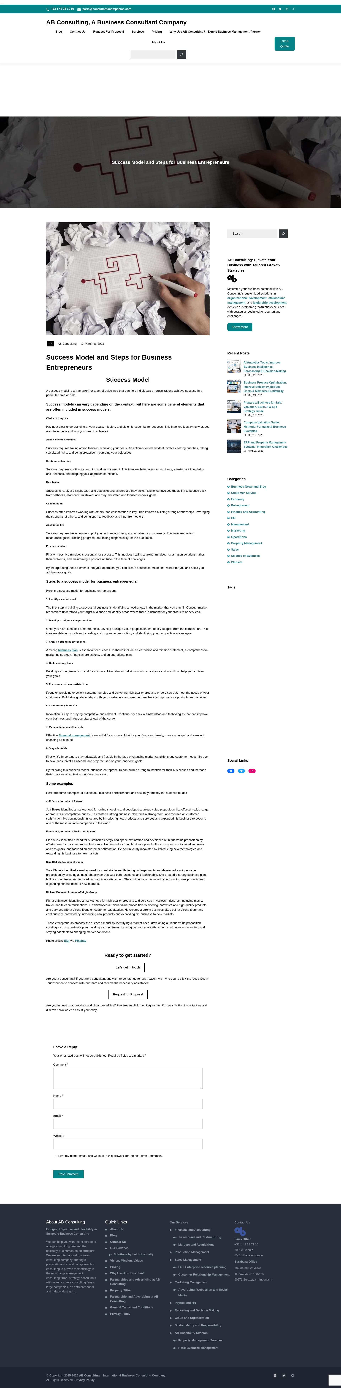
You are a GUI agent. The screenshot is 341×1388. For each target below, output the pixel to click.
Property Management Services (200, 1340)
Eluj (66, 940)
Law (232, 696)
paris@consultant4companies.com (106, 9)
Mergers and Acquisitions (196, 1244)
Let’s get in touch (128, 967)
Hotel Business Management (198, 1348)
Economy (237, 499)
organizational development (247, 298)
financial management (74, 735)
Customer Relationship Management (204, 1274)
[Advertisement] (170, 90)
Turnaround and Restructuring (199, 1237)
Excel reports (251, 672)
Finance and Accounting (248, 511)
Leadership (249, 696)
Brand (251, 610)
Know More (240, 327)
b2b (277, 602)
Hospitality (236, 688)
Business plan (238, 626)
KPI (283, 688)
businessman (265, 618)
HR (233, 518)
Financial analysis (241, 680)
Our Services (119, 1248)
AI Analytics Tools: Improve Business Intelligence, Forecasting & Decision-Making (265, 367)
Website (58, 1135)
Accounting (237, 594)
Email (58, 1115)
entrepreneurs (268, 665)
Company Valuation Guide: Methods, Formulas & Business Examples (265, 426)
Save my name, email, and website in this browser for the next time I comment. (110, 1155)
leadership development (270, 302)
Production (192, 1252)
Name (58, 1095)
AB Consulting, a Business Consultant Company (116, 22)
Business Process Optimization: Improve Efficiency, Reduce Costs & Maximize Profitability (265, 387)
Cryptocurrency (269, 657)
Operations (239, 537)
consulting (236, 649)
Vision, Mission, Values (126, 1260)
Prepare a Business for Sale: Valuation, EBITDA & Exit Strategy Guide (263, 407)
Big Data (235, 610)
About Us (116, 1229)
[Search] (181, 54)
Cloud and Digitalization (192, 1318)
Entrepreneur (240, 505)
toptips (258, 727)
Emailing (247, 665)
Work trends (237, 735)
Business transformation (268, 633)
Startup (260, 719)
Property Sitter (120, 1290)
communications (269, 641)
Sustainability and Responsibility (198, 1325)
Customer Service (243, 493)
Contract (255, 649)
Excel (233, 672)
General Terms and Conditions (131, 1307)
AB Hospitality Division (191, 1333)
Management (240, 524)
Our (173, 1222)
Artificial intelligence (242, 602)
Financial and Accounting (192, 1229)
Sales (235, 549)
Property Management (246, 543)
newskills (235, 711)
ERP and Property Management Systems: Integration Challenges (266, 444)
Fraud (262, 680)
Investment (267, 688)
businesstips (238, 633)
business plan (68, 650)
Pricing (115, 1267)
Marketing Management (191, 1282)
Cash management (241, 641)
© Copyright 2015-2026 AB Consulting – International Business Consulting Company (105, 1375)
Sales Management (188, 1259)
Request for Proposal (128, 994)
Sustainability (238, 727)
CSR (232, 665)
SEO (246, 719)
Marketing (238, 530)
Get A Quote (284, 43)
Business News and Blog (64, 1024)
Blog (113, 1235)
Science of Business (245, 555)
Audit (265, 602)
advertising (258, 594)
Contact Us (118, 1241)
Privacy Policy (120, 1313)
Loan (265, 696)
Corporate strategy (241, 657)
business (267, 610)
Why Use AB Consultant (127, 1273)
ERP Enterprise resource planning (202, 1267)
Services (182, 1222)
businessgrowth (240, 618)
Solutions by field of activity (133, 1254)
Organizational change (262, 711)
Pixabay (80, 940)
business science (265, 626)
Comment (60, 1064)
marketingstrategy (260, 704)
